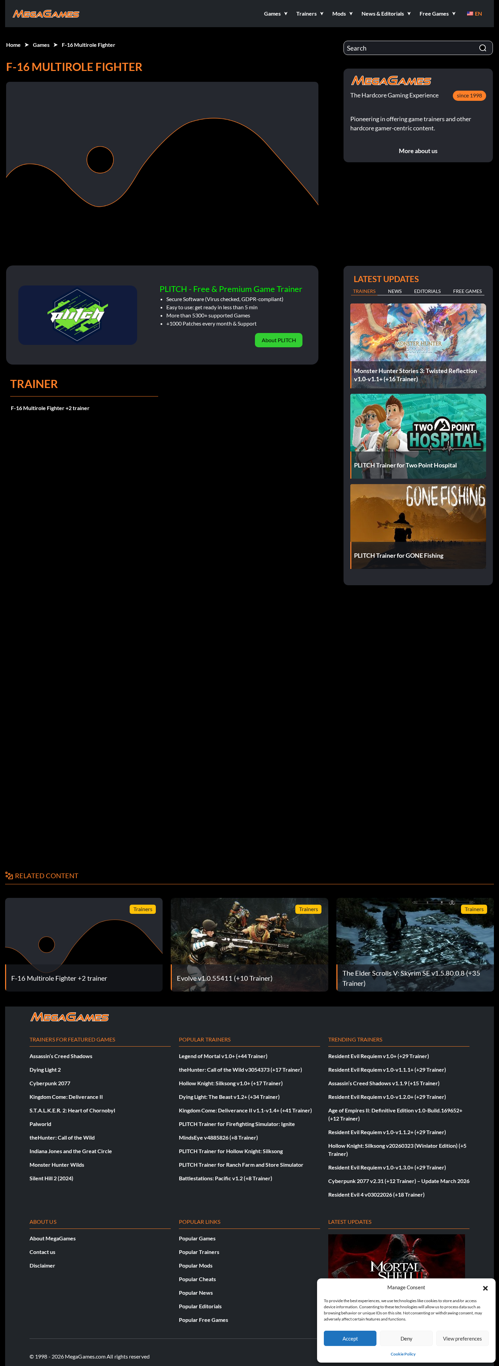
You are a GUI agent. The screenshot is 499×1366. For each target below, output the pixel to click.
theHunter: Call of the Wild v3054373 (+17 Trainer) (240, 1069)
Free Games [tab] (467, 291)
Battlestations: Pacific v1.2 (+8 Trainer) (225, 1178)
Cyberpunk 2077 (50, 1083)
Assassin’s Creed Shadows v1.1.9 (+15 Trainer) (384, 1083)
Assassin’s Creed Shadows (61, 1056)
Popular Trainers (199, 1252)
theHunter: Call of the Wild (62, 1137)
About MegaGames (53, 1238)
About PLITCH (279, 340)
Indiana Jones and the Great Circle (71, 1151)
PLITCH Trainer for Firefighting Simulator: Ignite (237, 1124)
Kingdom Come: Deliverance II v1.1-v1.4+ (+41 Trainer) (245, 1110)
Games (41, 44)
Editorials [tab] (427, 291)
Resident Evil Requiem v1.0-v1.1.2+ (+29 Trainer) (387, 1132)
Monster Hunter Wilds (57, 1164)
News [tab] (395, 291)
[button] (485, 1287)
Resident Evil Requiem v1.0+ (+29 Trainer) (378, 1056)
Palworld (40, 1124)
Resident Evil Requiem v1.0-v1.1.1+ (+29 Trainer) (387, 1069)
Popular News (196, 1292)
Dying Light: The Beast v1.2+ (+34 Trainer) (229, 1096)
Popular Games (197, 1238)
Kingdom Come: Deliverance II (66, 1096)
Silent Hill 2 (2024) (51, 1178)
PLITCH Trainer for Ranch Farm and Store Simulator (241, 1164)
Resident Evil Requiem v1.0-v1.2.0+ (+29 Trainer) (387, 1096)
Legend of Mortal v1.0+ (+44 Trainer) (223, 1056)
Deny (406, 1338)
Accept (350, 1338)
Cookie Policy (403, 1353)
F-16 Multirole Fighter (88, 44)
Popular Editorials (200, 1306)
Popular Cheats (197, 1279)
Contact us (42, 1252)
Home (13, 44)
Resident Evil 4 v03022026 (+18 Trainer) (376, 1194)
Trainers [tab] (364, 291)
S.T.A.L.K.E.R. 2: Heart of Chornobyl (72, 1110)
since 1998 (469, 95)
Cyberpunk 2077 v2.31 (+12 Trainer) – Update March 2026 (398, 1181)
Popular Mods (195, 1265)
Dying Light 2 (45, 1069)
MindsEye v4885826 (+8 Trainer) (218, 1137)
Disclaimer (42, 1265)
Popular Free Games (203, 1319)
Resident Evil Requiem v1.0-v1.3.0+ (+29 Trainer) (387, 1167)
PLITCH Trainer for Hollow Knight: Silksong (231, 1151)
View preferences (462, 1338)
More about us (418, 150)
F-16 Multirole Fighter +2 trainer (50, 408)
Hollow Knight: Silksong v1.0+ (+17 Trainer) (231, 1083)
